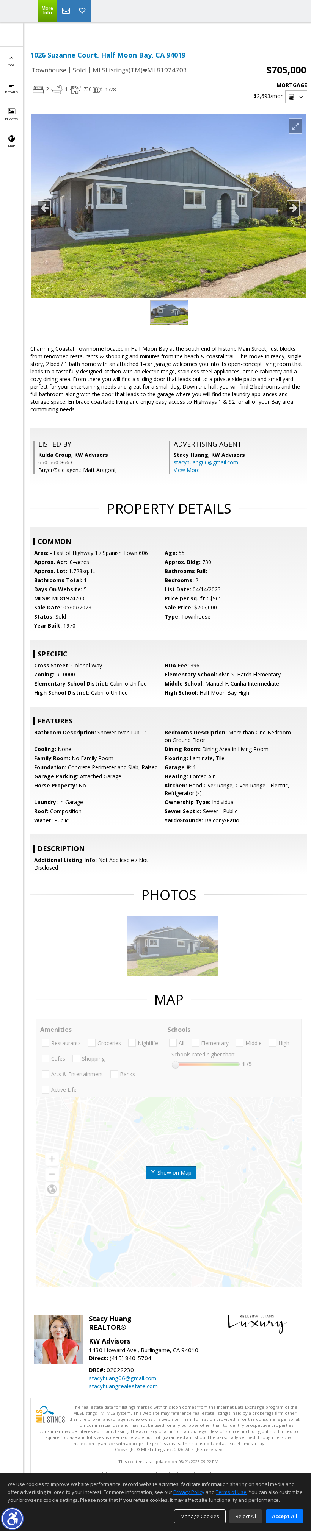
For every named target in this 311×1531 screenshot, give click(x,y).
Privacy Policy (188, 1492)
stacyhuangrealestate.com (123, 1386)
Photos (11, 119)
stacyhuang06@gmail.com (206, 462)
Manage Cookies (200, 1516)
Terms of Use (231, 1492)
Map (11, 146)
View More (187, 469)
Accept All (284, 1516)
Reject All (246, 1516)
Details (11, 92)
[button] (12, 1518)
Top (11, 65)
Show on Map (174, 1172)
